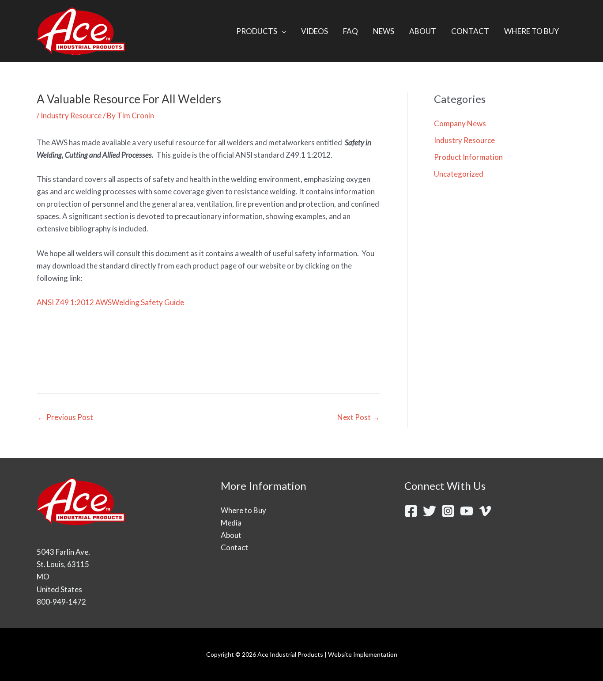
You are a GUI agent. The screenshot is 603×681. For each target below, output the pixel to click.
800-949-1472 (61, 601)
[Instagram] (448, 511)
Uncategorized (458, 173)
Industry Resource (71, 115)
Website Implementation (362, 654)
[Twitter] (429, 511)
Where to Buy (243, 510)
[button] (281, 31)
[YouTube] (466, 511)
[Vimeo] (485, 511)
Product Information (468, 157)
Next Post (358, 417)
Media (231, 522)
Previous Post (65, 417)
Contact (234, 547)
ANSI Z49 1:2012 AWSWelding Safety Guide (110, 302)
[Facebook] (411, 511)
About (231, 535)
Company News (460, 123)
